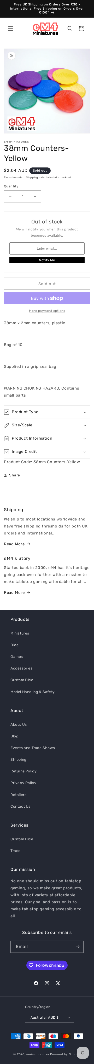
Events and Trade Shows (32, 748)
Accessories (21, 668)
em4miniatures (37, 1054)
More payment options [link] (47, 311)
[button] (10, 28)
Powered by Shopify (65, 1054)
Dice (14, 645)
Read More (14, 544)
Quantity (11, 186)
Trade (15, 851)
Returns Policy (23, 771)
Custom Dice (21, 680)
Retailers (18, 795)
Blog (14, 736)
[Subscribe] (77, 947)
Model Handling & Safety (32, 692)
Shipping (32, 177)
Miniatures (19, 633)
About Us (18, 724)
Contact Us (20, 806)
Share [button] (14, 475)
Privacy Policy (23, 783)
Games (16, 656)
